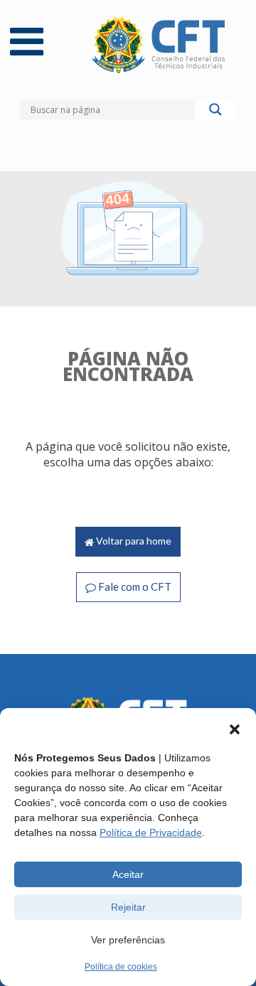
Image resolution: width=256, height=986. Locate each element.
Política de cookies (121, 967)
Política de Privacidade (151, 832)
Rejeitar (128, 907)
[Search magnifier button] (215, 113)
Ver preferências (128, 939)
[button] (235, 729)
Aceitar (128, 874)
